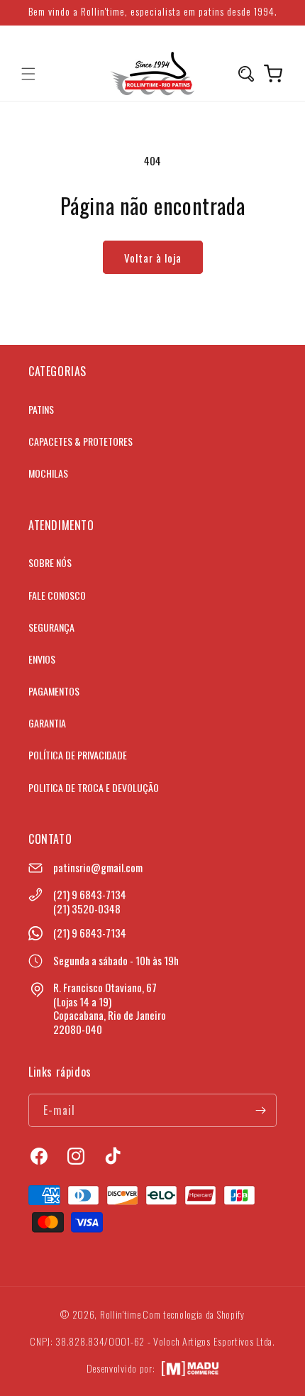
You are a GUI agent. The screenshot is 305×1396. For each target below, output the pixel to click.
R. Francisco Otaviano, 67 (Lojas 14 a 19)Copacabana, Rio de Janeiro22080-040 (109, 1008)
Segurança (51, 627)
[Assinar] (260, 1110)
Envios (41, 659)
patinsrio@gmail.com (98, 867)
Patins (41, 409)
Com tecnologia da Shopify (194, 1314)
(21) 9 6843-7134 (89, 894)
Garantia (47, 722)
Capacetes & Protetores (80, 441)
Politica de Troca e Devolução (93, 787)
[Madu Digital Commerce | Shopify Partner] (190, 1368)
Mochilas (48, 473)
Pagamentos (53, 690)
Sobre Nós (50, 562)
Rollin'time (120, 1314)
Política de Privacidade (77, 754)
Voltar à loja (153, 257)
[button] (28, 73)
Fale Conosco (57, 595)
